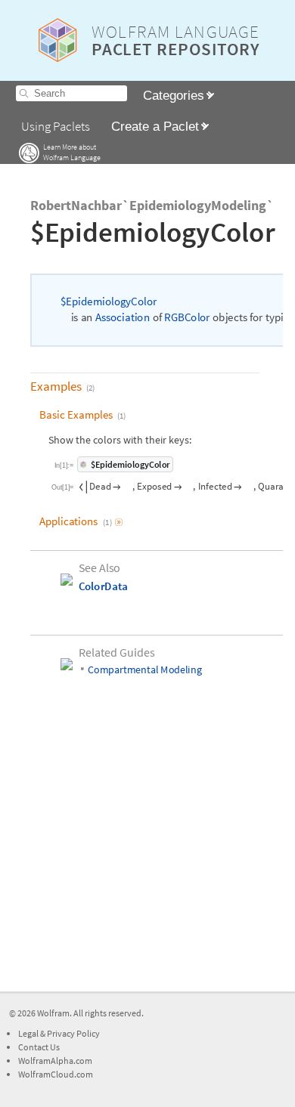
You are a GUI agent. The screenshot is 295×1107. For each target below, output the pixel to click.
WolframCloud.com (55, 1074)
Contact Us (39, 1047)
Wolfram (53, 1013)
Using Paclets (55, 127)
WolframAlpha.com (55, 1060)
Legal (29, 1033)
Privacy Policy (73, 1033)
